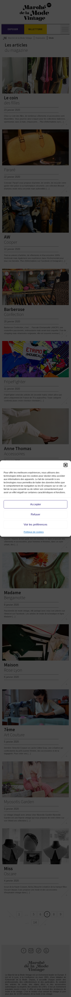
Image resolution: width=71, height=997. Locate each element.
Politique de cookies (34, 532)
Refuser (35, 514)
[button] (65, 465)
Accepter (35, 504)
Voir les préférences (35, 524)
